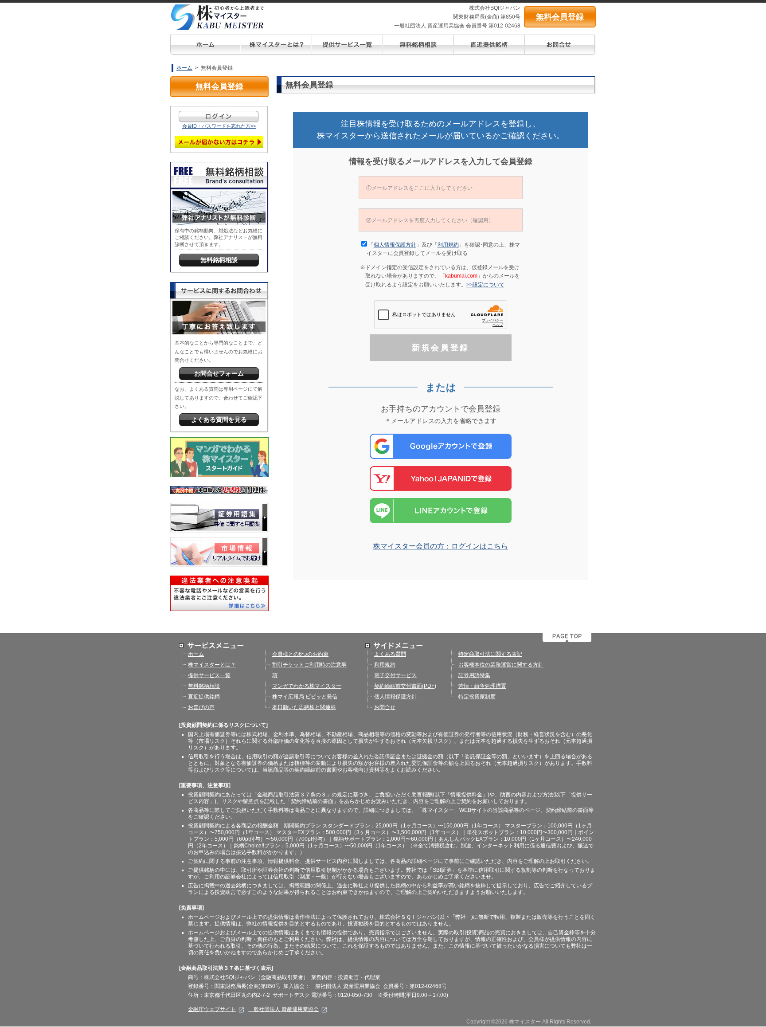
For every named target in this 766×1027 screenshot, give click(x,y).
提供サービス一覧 (209, 675)
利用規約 (448, 245)
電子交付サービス (395, 675)
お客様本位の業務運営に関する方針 (500, 665)
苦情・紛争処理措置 (482, 686)
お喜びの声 (201, 707)
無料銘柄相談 (204, 686)
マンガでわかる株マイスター (306, 686)
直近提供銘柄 (204, 697)
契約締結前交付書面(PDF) (405, 686)
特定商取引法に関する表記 (490, 654)
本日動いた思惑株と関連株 (304, 707)
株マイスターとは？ (212, 665)
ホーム (184, 68)
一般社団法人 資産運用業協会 (283, 1009)
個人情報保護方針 (395, 245)
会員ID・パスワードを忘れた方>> (219, 126)
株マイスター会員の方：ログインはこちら (440, 546)
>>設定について (488, 285)
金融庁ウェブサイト (212, 1009)
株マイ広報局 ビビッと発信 (304, 697)
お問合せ (384, 707)
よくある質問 (390, 654)
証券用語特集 (474, 675)
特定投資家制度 (477, 697)
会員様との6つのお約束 (300, 654)
